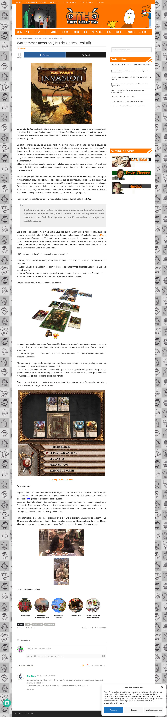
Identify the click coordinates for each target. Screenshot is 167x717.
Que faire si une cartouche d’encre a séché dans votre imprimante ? (129, 85)
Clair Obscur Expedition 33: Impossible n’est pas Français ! (130, 65)
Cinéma (37, 31)
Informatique (97, 31)
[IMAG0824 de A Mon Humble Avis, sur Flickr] (61, 542)
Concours (130, 31)
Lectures (65, 31)
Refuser (133, 710)
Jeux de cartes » (28, 38)
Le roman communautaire (36, 2)
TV (45, 31)
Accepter (113, 710)
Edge (27, 624)
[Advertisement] (131, 127)
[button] (162, 687)
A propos (17, 2)
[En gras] (28, 656)
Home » (19, 38)
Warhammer (49, 624)
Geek (85, 31)
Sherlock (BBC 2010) (94, 628)
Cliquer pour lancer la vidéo (61, 479)
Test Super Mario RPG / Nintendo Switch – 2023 (127, 101)
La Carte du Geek (69, 2)
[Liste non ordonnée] (45, 656)
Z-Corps (26, 628)
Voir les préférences (154, 710)
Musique (54, 31)
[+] (62, 656)
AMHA (19, 31)
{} (59, 656)
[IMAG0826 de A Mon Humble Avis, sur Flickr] (61, 571)
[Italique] (31, 656)
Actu (28, 31)
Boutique (142, 31)
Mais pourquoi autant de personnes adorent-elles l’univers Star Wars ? (128, 91)
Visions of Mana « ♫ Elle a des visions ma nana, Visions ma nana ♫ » (131, 78)
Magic (103, 235)
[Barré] (38, 656)
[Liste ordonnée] (42, 656)
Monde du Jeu (37, 624)
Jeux (109, 31)
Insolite (118, 31)
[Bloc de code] (52, 656)
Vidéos (76, 31)
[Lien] (55, 656)
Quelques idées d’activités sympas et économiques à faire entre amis (129, 72)
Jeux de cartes (21, 48)
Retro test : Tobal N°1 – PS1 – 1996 (122, 97)
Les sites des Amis (86, 2)
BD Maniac (54, 2)
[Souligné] (35, 656)
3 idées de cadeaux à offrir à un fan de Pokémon (127, 106)
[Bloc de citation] (48, 656)
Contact (100, 2)
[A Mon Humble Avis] (83, 16)
